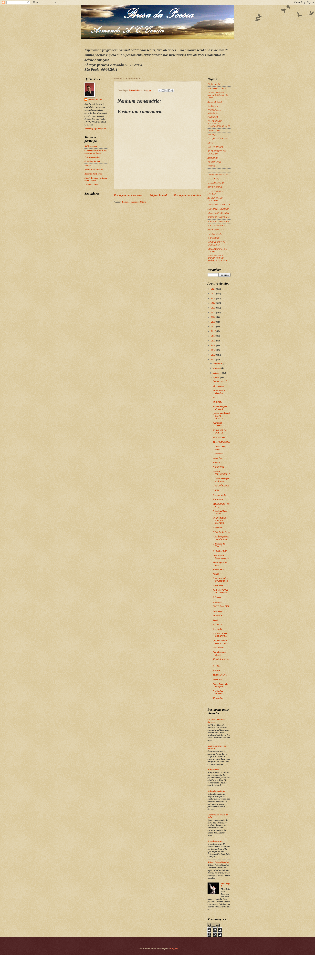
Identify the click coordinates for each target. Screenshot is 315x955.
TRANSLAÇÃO (214, 162)
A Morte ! (217, 670)
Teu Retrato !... (214, 106)
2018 (213, 327)
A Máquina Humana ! (218, 692)
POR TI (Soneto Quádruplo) (214, 111)
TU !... (210, 170)
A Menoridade (219, 495)
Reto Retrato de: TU (216, 230)
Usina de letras (91, 185)
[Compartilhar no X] (166, 90)
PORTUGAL (213, 117)
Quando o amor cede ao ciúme (220, 641)
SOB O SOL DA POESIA (220, 431)
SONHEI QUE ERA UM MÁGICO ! (219, 520)
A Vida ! (216, 666)
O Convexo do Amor (219, 447)
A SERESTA (218, 467)
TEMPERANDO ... (221, 442)
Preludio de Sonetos (93, 169)
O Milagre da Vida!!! (219, 545)
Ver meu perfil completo (95, 129)
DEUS (210, 143)
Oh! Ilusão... (218, 386)
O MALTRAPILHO (216, 183)
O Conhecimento (215, 841)
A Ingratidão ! (214, 770)
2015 (213, 341)
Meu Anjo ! (212, 134)
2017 (213, 331)
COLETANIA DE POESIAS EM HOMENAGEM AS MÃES (219, 123)
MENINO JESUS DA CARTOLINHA (217, 243)
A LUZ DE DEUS (215, 102)
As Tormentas (90, 146)
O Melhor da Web (92, 161)
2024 (213, 298)
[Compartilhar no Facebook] (169, 90)
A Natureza (218, 499)
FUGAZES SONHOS (216, 226)
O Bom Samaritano (216, 791)
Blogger (173, 948)
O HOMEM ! (219, 453)
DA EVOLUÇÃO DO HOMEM (220, 591)
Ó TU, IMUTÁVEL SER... (218, 139)
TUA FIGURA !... (215, 234)
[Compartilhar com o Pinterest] (172, 90)
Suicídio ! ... (218, 463)
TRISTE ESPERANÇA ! (218, 175)
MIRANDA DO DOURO (218, 88)
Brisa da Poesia (95, 100)
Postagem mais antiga (187, 195)
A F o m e (217, 597)
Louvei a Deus (214, 130)
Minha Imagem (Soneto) (220, 407)
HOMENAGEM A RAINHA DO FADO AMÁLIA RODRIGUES (217, 258)
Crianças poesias (92, 157)
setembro (217, 373)
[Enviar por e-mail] (159, 90)
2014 (213, 345)
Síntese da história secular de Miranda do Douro (218, 95)
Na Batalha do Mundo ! (219, 391)
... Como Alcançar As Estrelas (221, 480)
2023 (213, 303)
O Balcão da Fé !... (221, 532)
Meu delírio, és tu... (221, 659)
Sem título (217, 629)
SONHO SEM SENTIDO (218, 209)
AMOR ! (216, 574)
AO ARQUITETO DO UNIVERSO (217, 152)
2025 (213, 294)
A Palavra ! (218, 528)
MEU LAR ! (218, 569)
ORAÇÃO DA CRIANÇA (218, 213)
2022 (213, 308)
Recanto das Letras (93, 174)
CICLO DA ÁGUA (221, 606)
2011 (213, 359)
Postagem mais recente (128, 195)
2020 (213, 317)
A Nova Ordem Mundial (218, 862)
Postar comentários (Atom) (134, 202)
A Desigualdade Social (220, 512)
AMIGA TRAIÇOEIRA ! (221, 473)
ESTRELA (217, 624)
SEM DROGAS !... (221, 437)
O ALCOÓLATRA (221, 486)
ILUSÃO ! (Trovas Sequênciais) (221, 538)
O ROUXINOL (214, 238)
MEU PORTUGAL (215, 147)
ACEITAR (217, 615)
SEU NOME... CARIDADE (219, 205)
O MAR (216, 490)
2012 (213, 355)
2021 (213, 312)
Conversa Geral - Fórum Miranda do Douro (95, 151)
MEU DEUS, (213, 179)
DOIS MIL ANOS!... (218, 424)
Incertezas (217, 611)
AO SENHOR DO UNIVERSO (215, 199)
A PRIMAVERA (220, 551)
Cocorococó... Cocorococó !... (221, 556)
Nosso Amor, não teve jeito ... (220, 685)
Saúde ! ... (217, 458)
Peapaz (87, 165)
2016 (213, 336)
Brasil (215, 620)
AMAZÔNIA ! (213, 158)
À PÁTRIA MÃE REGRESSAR (220, 579)
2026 (213, 289)
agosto (216, 377)
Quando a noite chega (220, 653)
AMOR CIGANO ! (215, 187)
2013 (213, 350)
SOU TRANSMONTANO (218, 217)
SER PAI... (217, 402)
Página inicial (158, 195)
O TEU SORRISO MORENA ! (215, 192)
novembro (218, 363)
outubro (217, 368)
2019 (213, 322)
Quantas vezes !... (220, 381)
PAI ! (215, 397)
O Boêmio (217, 602)
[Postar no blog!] (163, 90)
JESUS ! (211, 166)
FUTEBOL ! (218, 679)
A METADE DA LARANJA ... (220, 634)
